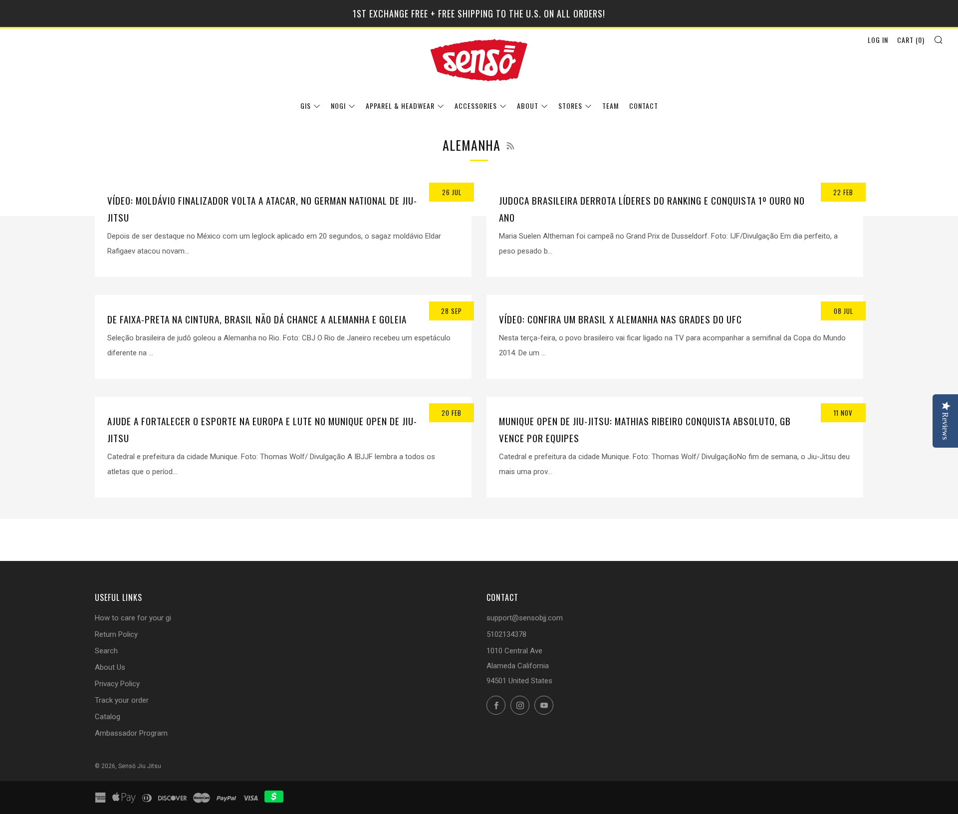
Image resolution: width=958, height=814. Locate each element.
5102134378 (506, 634)
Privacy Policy (117, 683)
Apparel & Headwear (400, 105)
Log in (878, 39)
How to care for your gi (133, 617)
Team (610, 105)
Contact (643, 105)
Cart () (911, 39)
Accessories (476, 105)
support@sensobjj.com (524, 617)
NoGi (338, 105)
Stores (570, 105)
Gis (305, 105)
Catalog (107, 716)
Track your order (122, 700)
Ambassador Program (131, 733)
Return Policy (116, 634)
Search (106, 650)
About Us (110, 667)
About (527, 105)
